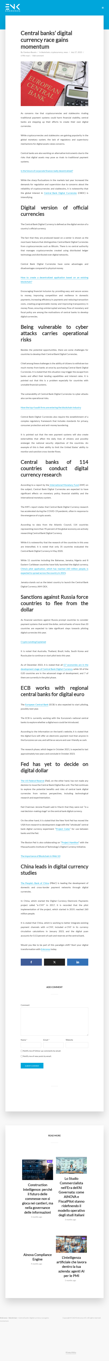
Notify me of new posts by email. (37, 1056)
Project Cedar (63, 828)
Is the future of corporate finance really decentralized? (47, 170)
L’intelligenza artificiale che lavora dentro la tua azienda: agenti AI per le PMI (71, 1266)
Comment (25, 1005)
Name (24, 1040)
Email (46, 1040)
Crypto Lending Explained (33, 641)
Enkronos (45, 949)
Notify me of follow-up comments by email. (42, 1051)
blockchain (45, 52)
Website (69, 1040)
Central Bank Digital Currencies (60, 193)
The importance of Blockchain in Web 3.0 (40, 856)
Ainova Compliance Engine (37, 1257)
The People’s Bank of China (35, 883)
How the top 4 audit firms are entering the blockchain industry (51, 407)
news (66, 52)
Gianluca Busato (29, 52)
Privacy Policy (71, 1352)
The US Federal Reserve (32, 780)
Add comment (38, 56)
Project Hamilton (70, 842)
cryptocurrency (57, 52)
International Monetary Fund (64, 485)
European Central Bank (36, 704)
